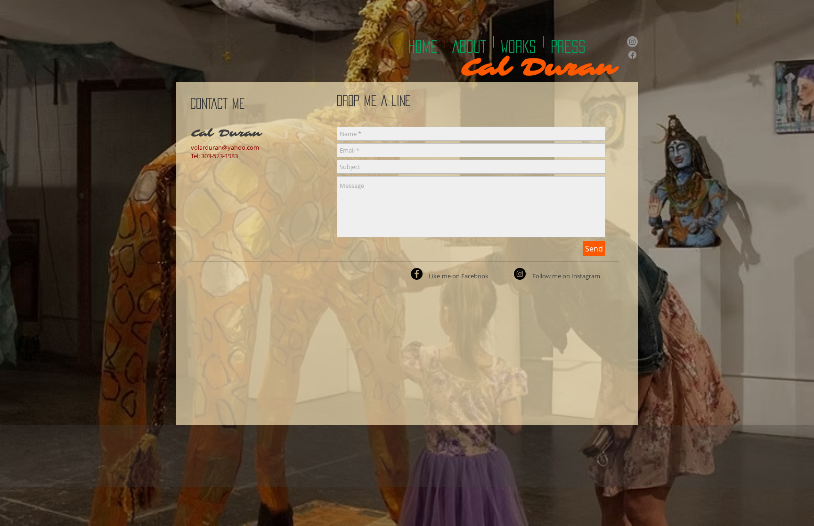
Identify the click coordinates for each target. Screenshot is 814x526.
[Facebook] (632, 54)
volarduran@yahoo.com (225, 147)
